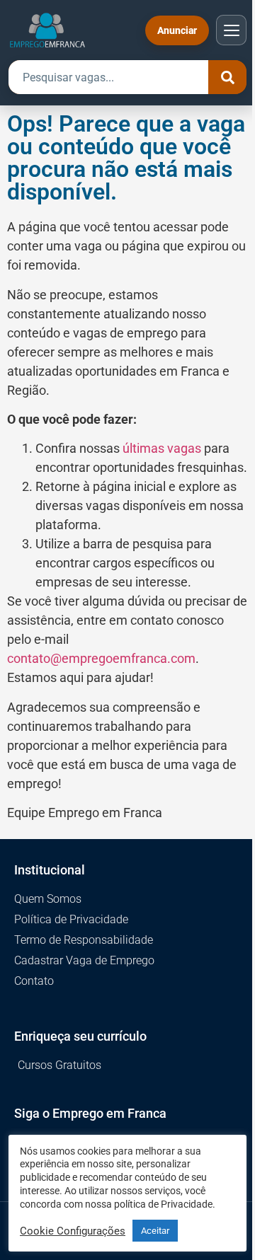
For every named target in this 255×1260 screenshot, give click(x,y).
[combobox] (108, 77)
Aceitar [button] (155, 1230)
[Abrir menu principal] (231, 30)
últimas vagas (162, 448)
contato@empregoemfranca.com (101, 658)
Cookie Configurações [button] (72, 1231)
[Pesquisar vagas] (227, 77)
